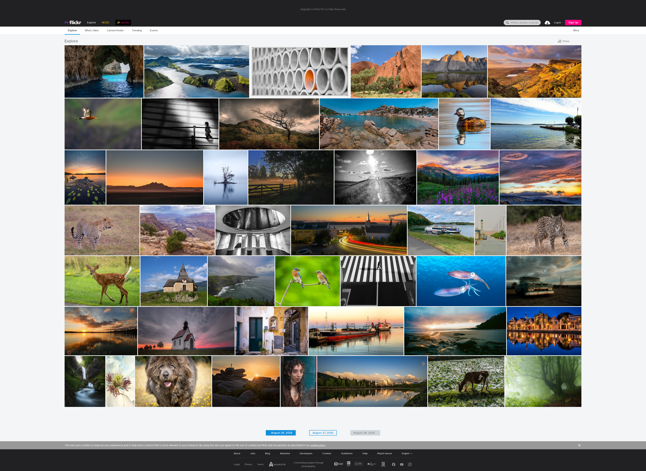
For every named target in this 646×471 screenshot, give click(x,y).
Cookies (326, 453)
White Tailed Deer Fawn (79, 300)
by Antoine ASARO (328, 147)
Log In (557, 22)
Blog (267, 453)
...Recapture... (150, 144)
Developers (306, 453)
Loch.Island (211, 199)
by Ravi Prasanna (436, 404)
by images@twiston (496, 95)
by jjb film (147, 147)
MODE (105, 22)
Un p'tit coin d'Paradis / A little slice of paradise (347, 144)
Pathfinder (226, 144)
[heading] (73, 23)
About (237, 453)
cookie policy (317, 445)
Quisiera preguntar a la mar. (224, 300)
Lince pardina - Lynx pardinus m (525, 250)
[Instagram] (410, 464)
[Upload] (547, 22)
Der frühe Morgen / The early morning (270, 199)
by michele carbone (508, 202)
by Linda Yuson (498, 147)
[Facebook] (394, 464)
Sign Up (573, 22)
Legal (237, 464)
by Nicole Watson (73, 304)
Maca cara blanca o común (454, 144)
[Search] (507, 22)
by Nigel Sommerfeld (414, 353)
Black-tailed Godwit (76, 144)
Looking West (148, 250)
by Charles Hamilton (289, 404)
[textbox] (525, 22)
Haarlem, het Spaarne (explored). (526, 350)
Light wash (495, 92)
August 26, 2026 (281, 432)
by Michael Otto (223, 253)
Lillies (69, 199)
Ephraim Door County (304, 250)
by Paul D (296, 253)
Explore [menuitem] (91, 22)
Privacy (248, 464)
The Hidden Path (75, 401)
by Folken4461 (71, 253)
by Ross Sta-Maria (73, 353)
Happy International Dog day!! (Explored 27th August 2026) (164, 401)
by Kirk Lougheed (148, 253)
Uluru (355, 92)
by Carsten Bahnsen (258, 202)
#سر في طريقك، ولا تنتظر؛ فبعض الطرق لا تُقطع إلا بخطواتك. (481, 250)
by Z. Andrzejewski (111, 404)
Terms (260, 464)
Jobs (252, 453)
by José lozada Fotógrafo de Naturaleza (455, 147)
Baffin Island (429, 92)
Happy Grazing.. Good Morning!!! (446, 401)
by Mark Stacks (514, 304)
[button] (130, 94)
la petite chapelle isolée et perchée (161, 300)
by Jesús (212, 304)
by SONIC (480, 253)
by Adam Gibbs (429, 95)
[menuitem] (123, 23)
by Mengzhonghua (426, 202)
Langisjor (150, 92)
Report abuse (384, 453)
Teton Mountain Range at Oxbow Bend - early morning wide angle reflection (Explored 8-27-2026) (363, 401)
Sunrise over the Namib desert (124, 199)
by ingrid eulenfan (416, 253)
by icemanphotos (72, 95)
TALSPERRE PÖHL (419, 250)
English (405, 453)
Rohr (253, 92)
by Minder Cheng (73, 147)
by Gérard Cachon (425, 304)
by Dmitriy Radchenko (345, 202)
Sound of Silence (515, 401)
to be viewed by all (247, 350)
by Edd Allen (226, 147)
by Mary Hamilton (212, 202)
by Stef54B (512, 253)
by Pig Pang (256, 95)
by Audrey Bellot (72, 404)
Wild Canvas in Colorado (431, 199)
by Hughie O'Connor (154, 95)
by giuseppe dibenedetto (246, 353)
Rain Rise (71, 350)
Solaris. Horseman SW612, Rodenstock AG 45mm (432, 350)
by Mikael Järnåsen (74, 202)
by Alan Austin (316, 353)
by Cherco (346, 304)
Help (365, 453)
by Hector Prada (512, 404)
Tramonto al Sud (510, 199)
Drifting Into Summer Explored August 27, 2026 (518, 144)
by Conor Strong (358, 95)
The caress (424, 300)
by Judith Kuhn (145, 353)
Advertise (285, 453)
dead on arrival (147, 350)
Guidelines (347, 453)
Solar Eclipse (220, 401)
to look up (222, 250)
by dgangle (322, 404)
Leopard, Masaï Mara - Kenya (82, 250)
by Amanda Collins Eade (146, 404)
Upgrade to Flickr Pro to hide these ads (323, 9)
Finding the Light (75, 92)
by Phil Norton (219, 404)
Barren (511, 300)
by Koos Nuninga (515, 353)
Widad (285, 401)
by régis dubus (147, 304)
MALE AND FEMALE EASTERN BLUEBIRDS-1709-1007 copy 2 (298, 300)
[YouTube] (402, 464)
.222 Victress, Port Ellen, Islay (326, 350)
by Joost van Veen (115, 202)
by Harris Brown (283, 304)
